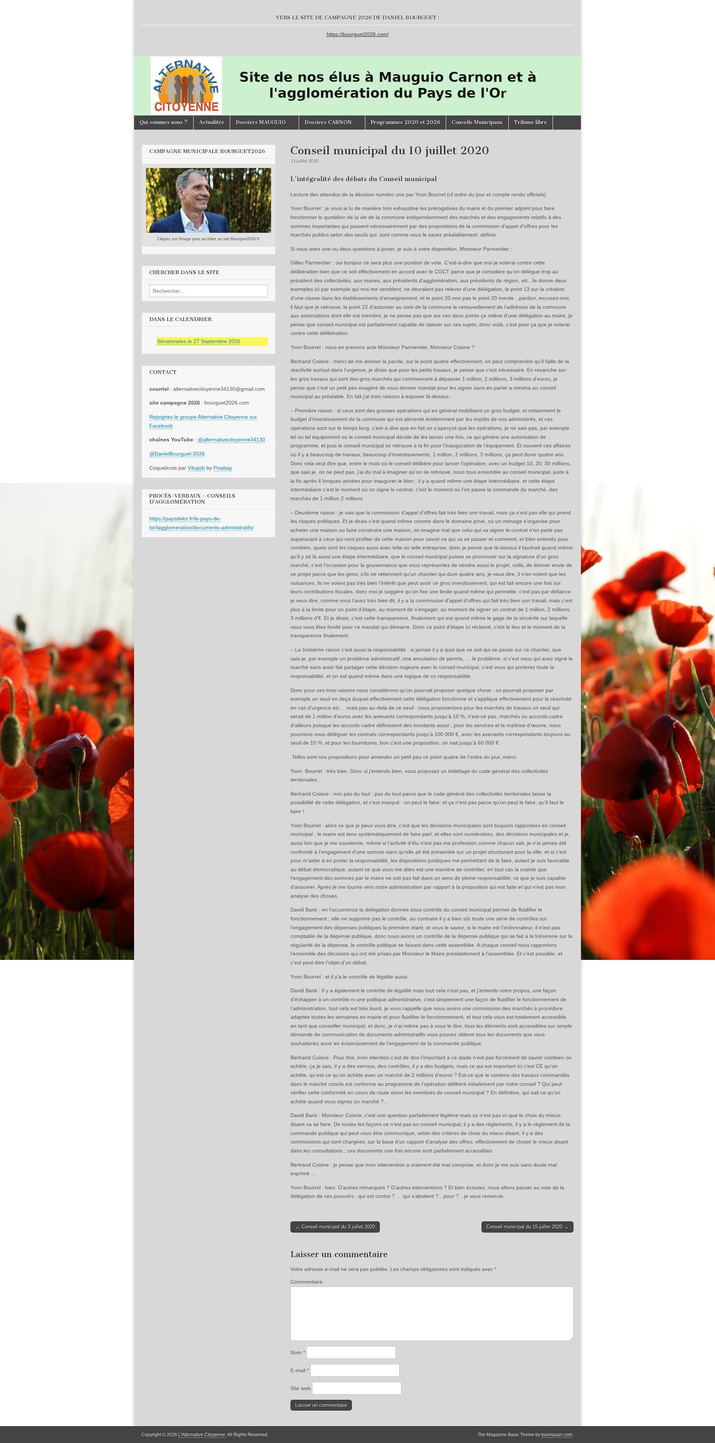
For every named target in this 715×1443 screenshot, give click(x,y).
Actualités (211, 122)
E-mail (299, 1370)
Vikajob (196, 468)
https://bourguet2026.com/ (358, 34)
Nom (297, 1352)
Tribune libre (530, 122)
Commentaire (306, 1282)
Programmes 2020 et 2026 (405, 122)
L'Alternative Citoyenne (201, 1434)
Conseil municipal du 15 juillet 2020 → (527, 1227)
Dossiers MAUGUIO (261, 122)
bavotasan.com (556, 1434)
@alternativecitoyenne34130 (231, 440)
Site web (300, 1388)
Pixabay (222, 468)
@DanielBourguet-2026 (177, 454)
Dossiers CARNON (328, 122)
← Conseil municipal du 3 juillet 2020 (335, 1227)
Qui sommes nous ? (164, 122)
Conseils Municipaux (477, 122)
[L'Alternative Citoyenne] (357, 57)
